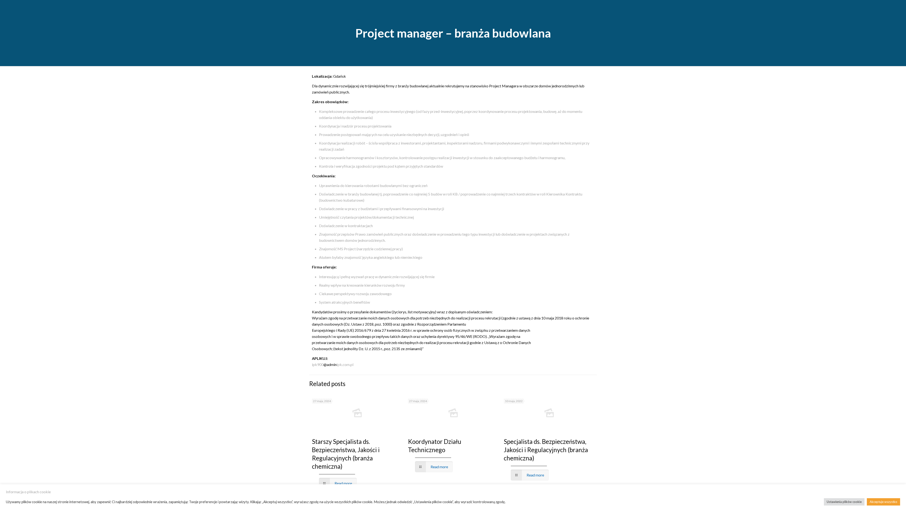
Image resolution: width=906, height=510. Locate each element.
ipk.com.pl (345, 364)
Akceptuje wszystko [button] (883, 502)
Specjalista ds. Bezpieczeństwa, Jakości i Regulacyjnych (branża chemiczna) (546, 450)
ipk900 (317, 364)
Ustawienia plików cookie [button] (844, 502)
